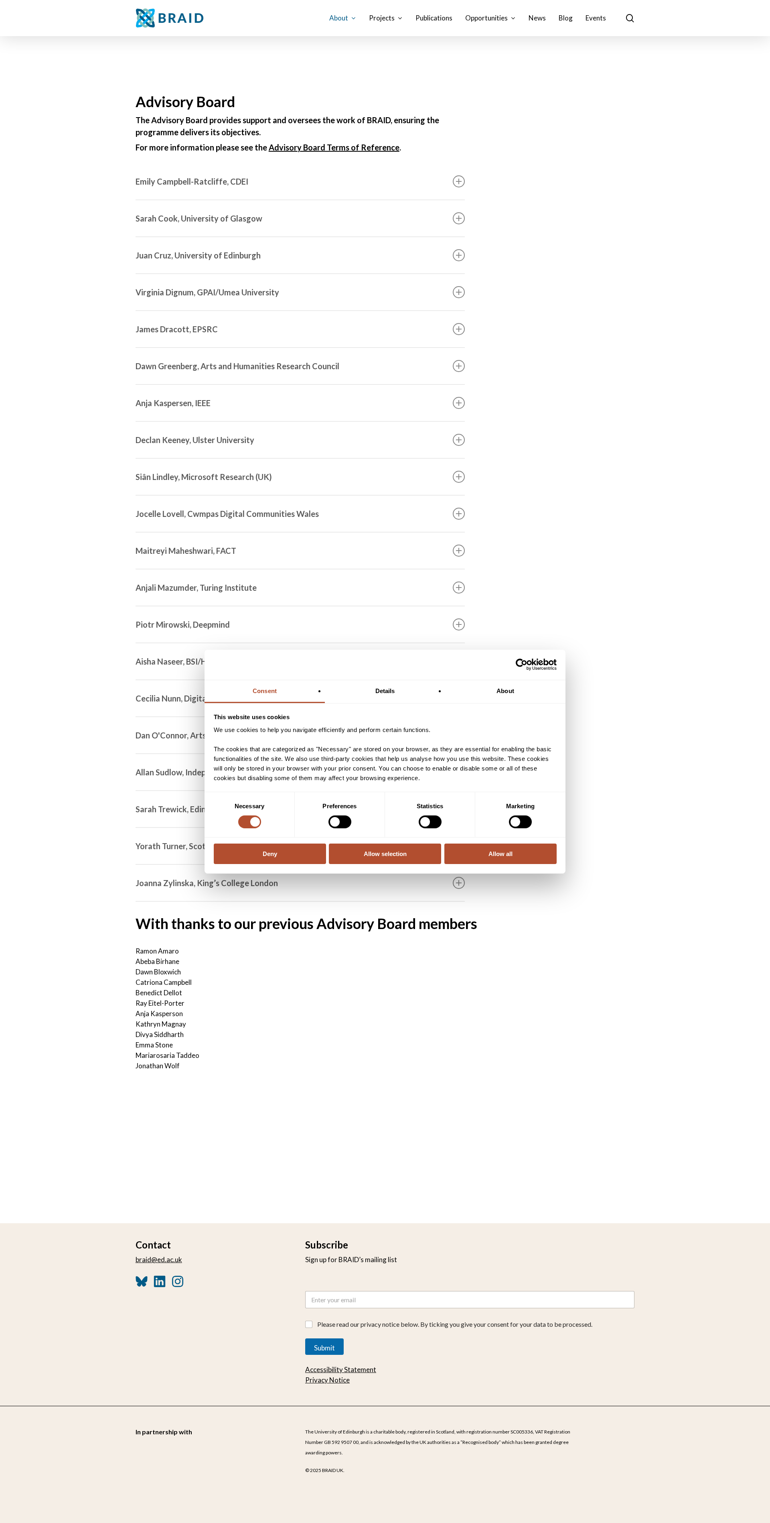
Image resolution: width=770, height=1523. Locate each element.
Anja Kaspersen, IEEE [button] (173, 403)
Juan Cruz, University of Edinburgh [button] (198, 255)
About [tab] (505, 690)
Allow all (500, 853)
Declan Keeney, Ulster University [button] (195, 440)
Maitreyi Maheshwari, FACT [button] (186, 550)
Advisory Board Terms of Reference (334, 147)
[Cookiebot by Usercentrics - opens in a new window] (521, 665)
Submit (324, 1348)
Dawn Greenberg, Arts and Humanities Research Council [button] (237, 366)
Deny (270, 853)
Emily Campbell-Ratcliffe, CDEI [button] (192, 181)
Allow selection (385, 853)
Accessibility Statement (340, 1369)
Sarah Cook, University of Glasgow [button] (199, 218)
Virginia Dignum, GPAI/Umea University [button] (207, 292)
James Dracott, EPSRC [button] (177, 329)
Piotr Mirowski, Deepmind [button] (183, 624)
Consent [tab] (265, 690)
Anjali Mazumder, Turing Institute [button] (196, 587)
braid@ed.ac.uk (159, 1259)
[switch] (339, 821)
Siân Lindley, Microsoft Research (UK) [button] (204, 477)
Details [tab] (385, 690)
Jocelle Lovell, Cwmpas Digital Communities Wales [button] (227, 514)
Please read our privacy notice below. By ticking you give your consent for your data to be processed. (454, 1324)
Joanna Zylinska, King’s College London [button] (207, 883)
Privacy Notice (327, 1380)
